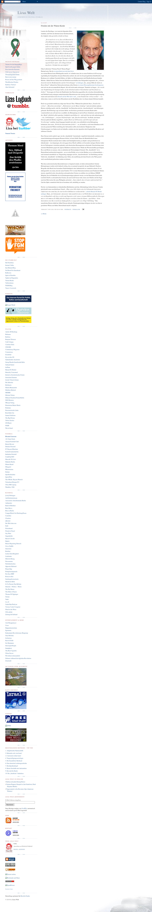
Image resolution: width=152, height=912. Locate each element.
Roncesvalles (9, 576)
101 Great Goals (10, 439)
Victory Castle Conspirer (12, 607)
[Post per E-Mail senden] (83, 209)
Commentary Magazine (12, 349)
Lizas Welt (26, 12)
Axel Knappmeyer (10, 623)
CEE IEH (8, 347)
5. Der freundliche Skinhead (13, 761)
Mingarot (8, 467)
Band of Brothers (10, 506)
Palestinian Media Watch (12, 405)
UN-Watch (8, 423)
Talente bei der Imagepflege (13, 64)
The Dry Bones (9, 589)
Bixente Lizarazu (10, 436)
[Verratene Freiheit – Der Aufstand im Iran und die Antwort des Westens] (15, 200)
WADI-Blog (8, 285)
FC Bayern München (11, 449)
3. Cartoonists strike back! (13, 756)
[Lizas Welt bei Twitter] (18, 130)
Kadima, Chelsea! (10, 85)
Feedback (68, 209)
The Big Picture (10, 418)
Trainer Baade (9, 280)
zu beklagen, (80, 83)
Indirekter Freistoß (10, 454)
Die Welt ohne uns (10, 523)
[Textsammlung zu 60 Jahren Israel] (15, 708)
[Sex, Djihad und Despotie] (15, 170)
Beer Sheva (8, 508)
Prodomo (8, 408)
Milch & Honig (10, 559)
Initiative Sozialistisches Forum (14, 375)
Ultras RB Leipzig (10, 485)
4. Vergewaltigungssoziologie (14, 758)
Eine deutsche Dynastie (12, 69)
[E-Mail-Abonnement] (10, 871)
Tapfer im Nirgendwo (11, 278)
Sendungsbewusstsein (11, 579)
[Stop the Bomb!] (15, 223)
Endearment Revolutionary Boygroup (16, 633)
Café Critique (9, 342)
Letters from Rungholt (12, 554)
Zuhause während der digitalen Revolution (18, 658)
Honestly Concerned (11, 372)
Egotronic (8, 630)
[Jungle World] (10, 305)
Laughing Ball (9, 457)
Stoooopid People (10, 646)
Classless (8, 518)
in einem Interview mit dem (64, 71)
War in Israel (9, 428)
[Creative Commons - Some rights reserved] (10, 866)
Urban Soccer (9, 653)
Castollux (8, 516)
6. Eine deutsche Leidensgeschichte (16, 763)
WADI (7, 425)
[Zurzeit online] (10, 874)
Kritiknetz (8, 385)
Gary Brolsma (9, 635)
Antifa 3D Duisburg (11, 332)
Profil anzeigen (19, 849)
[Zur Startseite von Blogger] (10, 860)
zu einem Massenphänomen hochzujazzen (90, 85)
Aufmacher (8, 503)
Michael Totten (10, 395)
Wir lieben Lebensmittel (12, 656)
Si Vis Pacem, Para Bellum (13, 584)
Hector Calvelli (10, 538)
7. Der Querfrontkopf (11, 766)
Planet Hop (8, 569)
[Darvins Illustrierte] (18, 314)
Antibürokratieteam (11, 498)
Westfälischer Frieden (11, 82)
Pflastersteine (9, 469)
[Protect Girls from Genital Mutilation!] (15, 235)
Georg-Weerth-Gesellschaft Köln (15, 362)
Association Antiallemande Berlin (15, 501)
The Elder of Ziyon (11, 592)
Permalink (76, 209)
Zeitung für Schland (11, 614)
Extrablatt (8, 355)
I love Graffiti (9, 546)
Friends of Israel (10, 531)
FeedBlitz (24, 808)
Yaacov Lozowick (10, 288)
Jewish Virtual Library (12, 380)
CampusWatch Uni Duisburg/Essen (15, 513)
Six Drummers (9, 643)
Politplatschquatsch (11, 571)
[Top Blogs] (9, 882)
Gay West (8, 533)
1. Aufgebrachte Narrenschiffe (14, 751)
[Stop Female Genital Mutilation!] (15, 253)
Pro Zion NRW (9, 574)
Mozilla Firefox (25, 896)
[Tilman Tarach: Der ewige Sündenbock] (18, 322)
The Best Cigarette (11, 651)
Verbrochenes (9, 283)
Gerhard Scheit (9, 365)
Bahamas (8, 334)
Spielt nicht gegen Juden (12, 67)
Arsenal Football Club (12, 442)
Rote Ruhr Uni (9, 413)
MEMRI (7, 393)
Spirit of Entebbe (10, 275)
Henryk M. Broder (10, 370)
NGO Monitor (9, 400)
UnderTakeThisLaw (11, 604)
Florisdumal (9, 528)
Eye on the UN (9, 357)
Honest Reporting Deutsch (13, 544)
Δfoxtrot (7, 521)
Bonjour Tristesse (10, 339)
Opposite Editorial (10, 566)
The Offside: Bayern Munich (14, 479)
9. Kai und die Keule (11, 771)
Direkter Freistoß (10, 447)
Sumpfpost (8, 648)
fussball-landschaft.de (11, 452)
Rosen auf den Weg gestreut (13, 79)
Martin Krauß (9, 464)
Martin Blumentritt (11, 388)
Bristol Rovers (9, 444)
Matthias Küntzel (10, 390)
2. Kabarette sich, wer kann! (13, 753)
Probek (7, 472)
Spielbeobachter (10, 474)
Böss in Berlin (9, 511)
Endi (6, 526)
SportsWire (8, 477)
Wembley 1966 (9, 487)
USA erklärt (8, 612)
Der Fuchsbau (9, 263)
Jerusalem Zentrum (11, 377)
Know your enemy (10, 77)
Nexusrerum (9, 561)
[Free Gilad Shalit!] (15, 722)
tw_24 (7, 602)
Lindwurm (8, 556)
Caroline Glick (9, 344)
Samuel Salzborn (10, 415)
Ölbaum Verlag (9, 403)
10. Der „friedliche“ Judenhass (14, 773)
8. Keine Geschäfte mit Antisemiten (16, 768)
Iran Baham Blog (10, 268)
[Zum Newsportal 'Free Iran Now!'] (15, 57)
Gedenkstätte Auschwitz (12, 360)
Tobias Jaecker (9, 420)
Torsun (7, 597)
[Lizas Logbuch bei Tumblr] (18, 108)
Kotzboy (7, 551)
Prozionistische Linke (11, 410)
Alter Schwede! (9, 87)
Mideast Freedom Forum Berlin (14, 398)
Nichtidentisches (10, 564)
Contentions (9, 352)
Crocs (7, 625)
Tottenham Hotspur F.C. (12, 482)
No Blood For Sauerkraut (12, 270)
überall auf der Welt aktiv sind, (67, 97)
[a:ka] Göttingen (10, 495)
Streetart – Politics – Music (13, 587)
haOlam (7, 367)
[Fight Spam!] (10, 885)
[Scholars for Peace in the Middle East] (8, 726)
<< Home (43, 214)
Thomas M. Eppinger (11, 594)
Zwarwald (8, 661)
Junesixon (8, 549)
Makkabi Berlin (10, 462)
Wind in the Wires (10, 609)
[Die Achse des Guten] (18, 301)
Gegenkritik (9, 536)
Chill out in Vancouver (12, 72)
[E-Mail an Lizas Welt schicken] (12, 836)
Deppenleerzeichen (11, 628)
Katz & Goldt (9, 640)
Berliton (7, 337)
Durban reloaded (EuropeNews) (15, 782)
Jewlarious (8, 638)
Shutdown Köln (10, 582)
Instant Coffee (9, 265)
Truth (7, 599)
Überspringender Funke (12, 74)
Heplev (7, 541)
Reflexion (8, 273)
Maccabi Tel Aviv (10, 459)
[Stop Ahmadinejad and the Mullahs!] (15, 741)
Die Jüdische (9, 382)
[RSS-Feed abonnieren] (12, 823)
